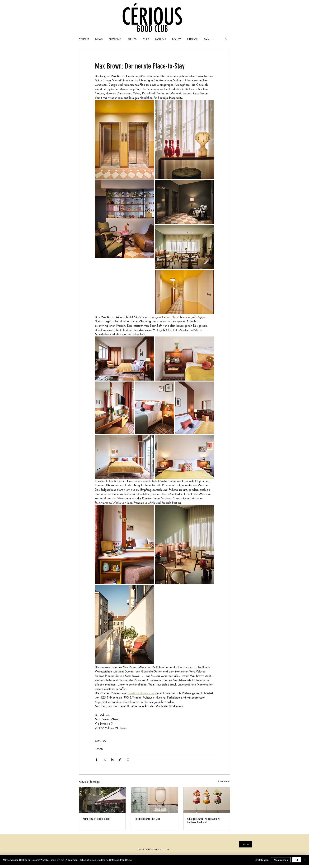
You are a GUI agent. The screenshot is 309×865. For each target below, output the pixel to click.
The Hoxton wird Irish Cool (147, 819)
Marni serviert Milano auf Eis (96, 819)
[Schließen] (305, 859)
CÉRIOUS (84, 39)
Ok (296, 859)
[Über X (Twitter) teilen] (104, 759)
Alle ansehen (224, 781)
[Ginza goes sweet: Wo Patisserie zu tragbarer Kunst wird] (206, 800)
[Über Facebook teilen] (96, 759)
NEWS (99, 39)
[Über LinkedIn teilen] (112, 759)
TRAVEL (99, 748)
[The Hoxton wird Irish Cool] (154, 800)
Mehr (207, 39)
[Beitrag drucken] (128, 759)
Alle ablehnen (281, 859)
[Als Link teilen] (120, 759)
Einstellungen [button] (262, 859)
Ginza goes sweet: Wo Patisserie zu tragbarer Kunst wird (203, 820)
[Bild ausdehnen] (124, 139)
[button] (226, 39)
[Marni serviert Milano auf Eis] (102, 800)
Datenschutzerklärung (120, 859)
